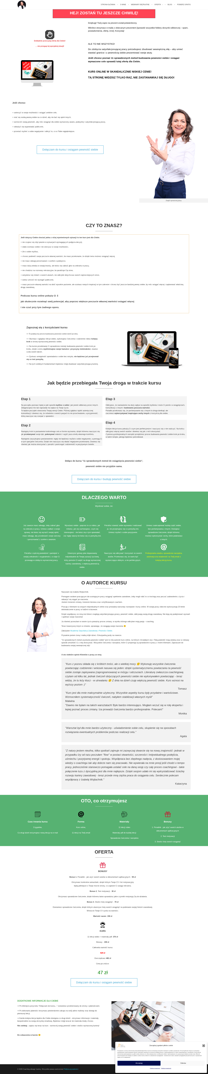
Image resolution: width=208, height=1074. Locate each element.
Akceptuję (139, 1063)
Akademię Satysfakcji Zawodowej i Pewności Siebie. (91, 631)
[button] (204, 1046)
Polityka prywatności (155, 1068)
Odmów (183, 1063)
